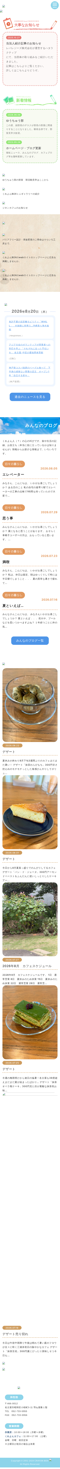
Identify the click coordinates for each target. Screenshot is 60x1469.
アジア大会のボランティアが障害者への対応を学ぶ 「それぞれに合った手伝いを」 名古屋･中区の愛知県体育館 (29, 348)
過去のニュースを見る (30, 396)
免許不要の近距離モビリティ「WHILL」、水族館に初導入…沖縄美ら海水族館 (29, 325)
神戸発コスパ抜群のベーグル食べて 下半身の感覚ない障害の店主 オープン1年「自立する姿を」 (29, 371)
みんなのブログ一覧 (30, 640)
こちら (18, 66)
